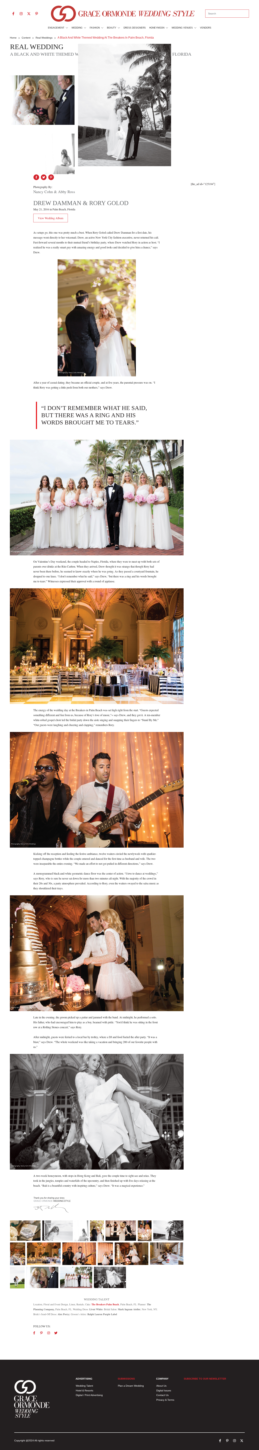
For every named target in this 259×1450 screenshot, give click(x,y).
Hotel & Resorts (84, 1390)
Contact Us (162, 1395)
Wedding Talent (84, 1385)
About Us (161, 1385)
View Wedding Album (50, 218)
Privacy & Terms (165, 1399)
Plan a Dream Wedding (131, 1385)
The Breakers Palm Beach (105, 1304)
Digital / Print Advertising (89, 1395)
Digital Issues (163, 1390)
